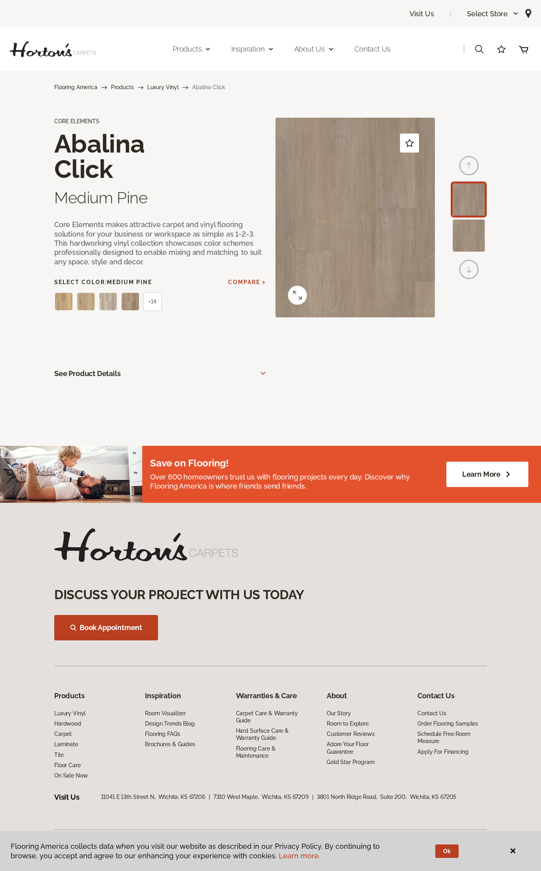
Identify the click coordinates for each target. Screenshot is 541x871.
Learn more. (299, 856)
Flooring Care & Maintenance (256, 752)
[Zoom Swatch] (297, 295)
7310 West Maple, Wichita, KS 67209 (261, 797)
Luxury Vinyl (163, 87)
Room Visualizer (165, 713)
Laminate (66, 744)
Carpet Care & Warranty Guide (267, 717)
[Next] (468, 269)
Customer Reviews (351, 734)
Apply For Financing (442, 752)
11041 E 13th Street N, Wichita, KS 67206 (153, 797)
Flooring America (75, 87)
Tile (58, 755)
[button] (493, 13)
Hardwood (67, 723)
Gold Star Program (351, 762)
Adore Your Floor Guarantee (348, 747)
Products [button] (187, 49)
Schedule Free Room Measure (443, 737)
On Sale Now (71, 775)
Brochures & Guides (170, 744)
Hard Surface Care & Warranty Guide (262, 734)
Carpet (63, 734)
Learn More (481, 474)
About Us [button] (309, 49)
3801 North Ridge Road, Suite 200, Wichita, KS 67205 (387, 797)
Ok (447, 851)
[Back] (468, 165)
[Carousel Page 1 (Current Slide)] (469, 199)
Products (122, 87)
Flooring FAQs (162, 734)
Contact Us (372, 49)
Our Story (339, 713)
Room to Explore (348, 723)
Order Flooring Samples (447, 723)
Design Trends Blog (169, 723)
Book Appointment (111, 627)
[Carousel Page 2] (469, 236)
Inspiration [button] (247, 49)
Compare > (247, 282)
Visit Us (422, 14)
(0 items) (523, 49)
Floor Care (67, 765)
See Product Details (87, 373)
